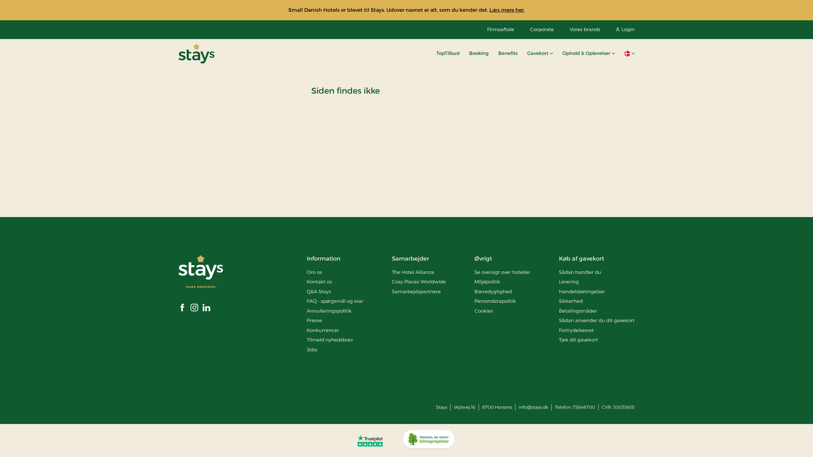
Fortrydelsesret (576, 330)
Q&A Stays (319, 291)
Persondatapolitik (495, 301)
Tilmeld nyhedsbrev (330, 340)
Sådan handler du (580, 272)
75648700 (584, 407)
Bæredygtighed (493, 291)
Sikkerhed (571, 301)
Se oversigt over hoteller (502, 272)
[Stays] (196, 53)
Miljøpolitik (487, 282)
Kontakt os (319, 282)
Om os (314, 272)
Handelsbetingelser (582, 291)
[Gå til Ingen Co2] (428, 440)
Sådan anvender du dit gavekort (597, 320)
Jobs (312, 350)
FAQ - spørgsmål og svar (335, 301)
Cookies (483, 311)
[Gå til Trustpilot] (370, 440)
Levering (569, 282)
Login (628, 29)
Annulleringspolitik (329, 311)
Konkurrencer (323, 330)
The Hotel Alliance (413, 272)
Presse (314, 320)
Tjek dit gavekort (578, 340)
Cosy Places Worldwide (419, 282)
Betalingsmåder (578, 311)
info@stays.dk (533, 407)
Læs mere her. (507, 10)
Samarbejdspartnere (416, 291)
